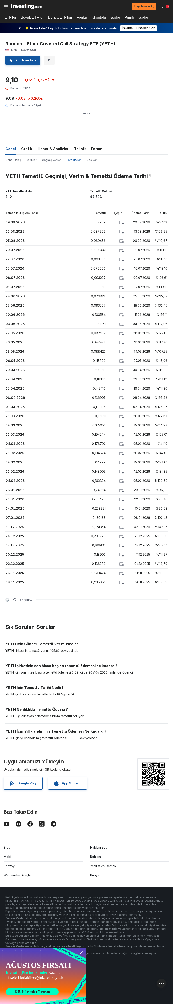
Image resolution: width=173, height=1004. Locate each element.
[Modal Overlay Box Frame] (43, 976)
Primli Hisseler (136, 17)
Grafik (26, 149)
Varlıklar (31, 160)
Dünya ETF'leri (60, 17)
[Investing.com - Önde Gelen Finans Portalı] (26, 6)
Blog (7, 847)
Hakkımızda (98, 847)
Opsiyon (92, 160)
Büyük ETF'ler (32, 17)
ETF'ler (10, 17)
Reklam (95, 857)
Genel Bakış (13, 160)
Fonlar (82, 17)
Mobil (8, 857)
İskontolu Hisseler (105, 17)
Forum (96, 149)
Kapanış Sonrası (20, 105)
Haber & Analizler (53, 149)
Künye (95, 875)
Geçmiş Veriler (51, 160)
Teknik (80, 149)
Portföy (9, 866)
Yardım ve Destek (103, 866)
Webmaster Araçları (18, 875)
